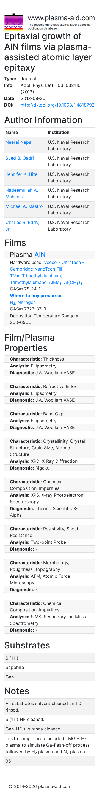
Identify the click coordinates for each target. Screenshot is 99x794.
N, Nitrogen (23, 302)
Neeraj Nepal (19, 142)
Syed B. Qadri (20, 158)
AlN (40, 254)
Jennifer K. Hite (21, 174)
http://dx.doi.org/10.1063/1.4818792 (58, 105)
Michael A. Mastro (24, 206)
